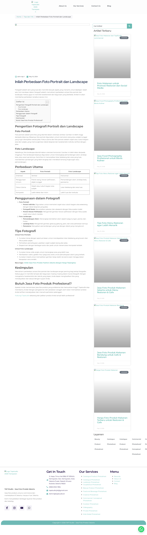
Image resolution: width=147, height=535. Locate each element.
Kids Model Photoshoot (91, 514)
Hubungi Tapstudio (22, 295)
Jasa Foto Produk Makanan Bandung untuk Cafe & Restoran (111, 354)
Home (19, 17)
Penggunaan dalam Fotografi (26, 113)
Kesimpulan (20, 118)
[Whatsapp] (29, 507)
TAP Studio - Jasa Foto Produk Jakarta (19, 489)
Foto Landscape (23, 109)
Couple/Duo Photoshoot (92, 485)
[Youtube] (21, 507)
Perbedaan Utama (22, 111)
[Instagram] (14, 507)
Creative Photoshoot (90, 495)
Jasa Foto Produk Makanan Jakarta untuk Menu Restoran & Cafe (111, 290)
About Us (62, 6)
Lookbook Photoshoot (91, 482)
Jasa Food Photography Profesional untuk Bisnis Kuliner (109, 158)
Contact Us (95, 6)
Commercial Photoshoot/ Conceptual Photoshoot (136, 446)
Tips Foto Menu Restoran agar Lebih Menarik (110, 224)
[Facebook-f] (7, 507)
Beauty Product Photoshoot (99, 444)
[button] (79, 6)
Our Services (78, 6)
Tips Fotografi (21, 116)
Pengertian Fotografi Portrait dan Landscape (32, 105)
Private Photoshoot (90, 511)
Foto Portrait (22, 107)
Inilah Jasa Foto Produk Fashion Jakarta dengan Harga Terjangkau (50, 263)
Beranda (117, 476)
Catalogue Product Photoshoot (124, 444)
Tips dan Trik (28, 17)
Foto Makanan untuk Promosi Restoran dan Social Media (112, 85)
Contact (117, 481)
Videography (87, 507)
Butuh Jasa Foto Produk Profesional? (29, 120)
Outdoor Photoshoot (90, 504)
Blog (109, 6)
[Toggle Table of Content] (46, 102)
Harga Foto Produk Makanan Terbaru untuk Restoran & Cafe (112, 420)
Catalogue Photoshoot (111, 441)
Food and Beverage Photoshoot (95, 491)
